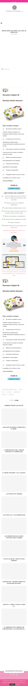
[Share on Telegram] (16, 400)
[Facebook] (11, 674)
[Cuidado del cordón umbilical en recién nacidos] (14, 571)
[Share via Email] (17, 400)
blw (3, 392)
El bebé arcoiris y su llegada (14, 472)
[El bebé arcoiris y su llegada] (14, 462)
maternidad (16, 392)
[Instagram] (13, 2)
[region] (14, 244)
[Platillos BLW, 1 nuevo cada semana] (14, 548)
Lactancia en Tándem (14, 494)
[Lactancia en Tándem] (14, 483)
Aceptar (12, 684)
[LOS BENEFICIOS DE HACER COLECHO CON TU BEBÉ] (14, 525)
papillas (4, 394)
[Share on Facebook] (12, 400)
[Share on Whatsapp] (14, 400)
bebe (20, 389)
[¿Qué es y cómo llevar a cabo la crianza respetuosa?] (14, 594)
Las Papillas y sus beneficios (14, 515)
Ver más (17, 684)
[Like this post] (11, 400)
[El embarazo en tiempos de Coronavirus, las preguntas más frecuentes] (14, 617)
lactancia (9, 392)
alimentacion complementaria (9, 389)
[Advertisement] (14, 16)
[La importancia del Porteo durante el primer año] (14, 439)
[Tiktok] (15, 2)
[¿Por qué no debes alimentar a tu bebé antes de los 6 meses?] (14, 416)
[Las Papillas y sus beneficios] (14, 504)
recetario (11, 394)
